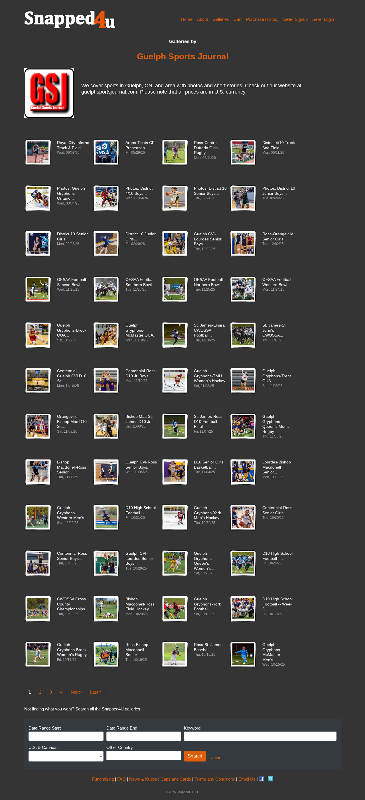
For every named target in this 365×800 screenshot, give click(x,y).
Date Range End (121, 728)
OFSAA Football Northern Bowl (208, 282)
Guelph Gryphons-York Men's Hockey (207, 513)
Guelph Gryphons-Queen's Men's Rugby (275, 424)
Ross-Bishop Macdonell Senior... (136, 650)
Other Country (119, 747)
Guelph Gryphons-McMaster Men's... (271, 652)
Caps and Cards (176, 779)
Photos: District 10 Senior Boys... (210, 191)
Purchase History (262, 19)
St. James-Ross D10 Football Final (208, 421)
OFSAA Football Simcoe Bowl (71, 282)
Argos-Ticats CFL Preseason (141, 145)
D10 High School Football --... (140, 510)
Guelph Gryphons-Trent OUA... (276, 376)
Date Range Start (45, 728)
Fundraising (103, 779)
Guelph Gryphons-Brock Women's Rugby (72, 650)
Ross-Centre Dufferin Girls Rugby (206, 148)
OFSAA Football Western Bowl (276, 282)
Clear (215, 757)
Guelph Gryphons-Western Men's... (72, 513)
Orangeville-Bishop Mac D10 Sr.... (72, 421)
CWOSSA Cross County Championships (71, 604)
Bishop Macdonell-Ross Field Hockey (140, 604)
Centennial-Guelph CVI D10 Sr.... (71, 376)
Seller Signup (295, 19)
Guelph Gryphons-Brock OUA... (71, 330)
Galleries (220, 19)
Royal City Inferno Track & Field (73, 145)
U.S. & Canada (42, 747)
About (202, 19)
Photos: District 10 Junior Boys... (278, 191)
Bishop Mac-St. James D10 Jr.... (140, 419)
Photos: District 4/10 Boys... (139, 191)
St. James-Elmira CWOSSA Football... (209, 330)
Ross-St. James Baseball (208, 647)
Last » (96, 692)
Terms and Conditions (214, 779)
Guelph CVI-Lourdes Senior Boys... (208, 239)
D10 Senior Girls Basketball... (209, 464)
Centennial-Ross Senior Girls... (277, 510)
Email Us (247, 779)
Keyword (192, 728)
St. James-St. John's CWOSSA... (274, 330)
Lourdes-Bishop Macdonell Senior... (276, 467)
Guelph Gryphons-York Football (207, 604)
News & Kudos (143, 779)
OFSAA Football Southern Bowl (139, 282)
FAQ (121, 779)
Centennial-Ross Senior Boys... (72, 556)
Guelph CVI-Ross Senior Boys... (141, 464)
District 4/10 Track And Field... (278, 145)
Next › (76, 692)
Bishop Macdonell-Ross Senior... (71, 467)
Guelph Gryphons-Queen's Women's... (204, 561)
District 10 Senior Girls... (72, 236)
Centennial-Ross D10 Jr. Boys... (140, 373)
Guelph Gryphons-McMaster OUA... (141, 330)
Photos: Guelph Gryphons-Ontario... (71, 193)
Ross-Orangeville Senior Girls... (277, 236)
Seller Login (323, 19)
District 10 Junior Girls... (140, 236)
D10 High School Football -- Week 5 (277, 604)
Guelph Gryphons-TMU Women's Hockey (209, 376)
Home (186, 19)
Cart (238, 19)
